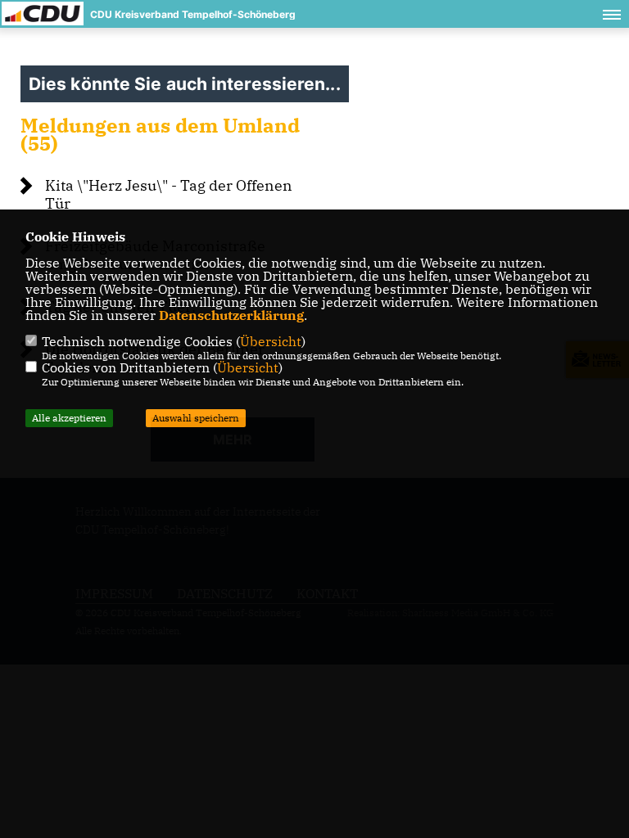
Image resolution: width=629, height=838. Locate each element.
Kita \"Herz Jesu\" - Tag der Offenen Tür (168, 194)
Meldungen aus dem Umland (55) (160, 134)
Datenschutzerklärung (231, 315)
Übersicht (270, 341)
